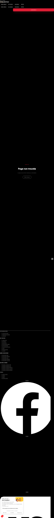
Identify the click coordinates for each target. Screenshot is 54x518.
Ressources (17, 4)
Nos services (10, 4)
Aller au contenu (2, 0)
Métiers (22, 4)
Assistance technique (3, 362)
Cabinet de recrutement (4, 353)
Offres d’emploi (3, 4)
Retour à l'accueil (27, 177)
